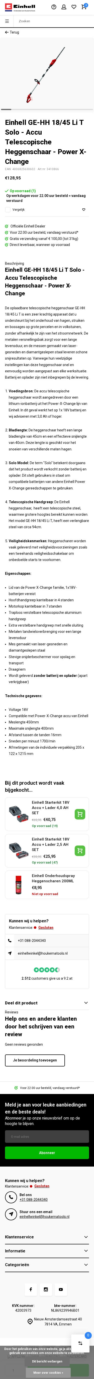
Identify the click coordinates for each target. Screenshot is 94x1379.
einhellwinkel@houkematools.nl (43, 953)
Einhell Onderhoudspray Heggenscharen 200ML (53, 878)
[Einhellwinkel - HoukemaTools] (20, 7)
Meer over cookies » (48, 1372)
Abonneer (47, 1153)
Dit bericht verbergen (47, 1361)
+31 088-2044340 (32, 941)
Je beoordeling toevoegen (35, 1060)
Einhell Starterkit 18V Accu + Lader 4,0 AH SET (50, 807)
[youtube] (61, 1289)
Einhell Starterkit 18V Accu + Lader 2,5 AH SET (50, 844)
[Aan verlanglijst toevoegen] (83, 210)
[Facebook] (31, 1289)
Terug (14, 32)
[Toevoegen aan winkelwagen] (80, 814)
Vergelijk (19, 209)
